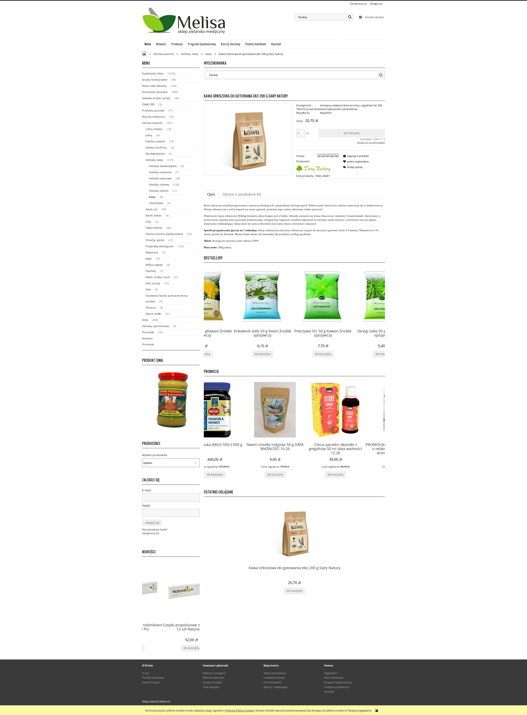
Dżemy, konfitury (156, 147)
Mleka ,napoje (154, 265)
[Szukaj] (350, 17)
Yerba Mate (156, 203)
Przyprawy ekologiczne (160, 246)
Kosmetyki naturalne (155, 92)
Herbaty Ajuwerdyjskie (163, 166)
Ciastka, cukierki (155, 141)
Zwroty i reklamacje (275, 687)
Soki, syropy (153, 283)
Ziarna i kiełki (153, 314)
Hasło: (146, 505)
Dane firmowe (150, 682)
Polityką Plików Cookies (239, 710)
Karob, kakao (154, 215)
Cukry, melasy (154, 129)
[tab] (211, 194)
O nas (145, 673)
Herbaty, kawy (154, 160)
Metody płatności (213, 677)
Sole (148, 289)
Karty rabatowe (333, 677)
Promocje (148, 344)
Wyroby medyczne (153, 116)
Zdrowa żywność (152, 123)
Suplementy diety (153, 73)
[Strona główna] (184, 22)
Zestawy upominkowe (155, 326)
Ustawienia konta (274, 677)
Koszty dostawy (212, 682)
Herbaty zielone (158, 191)
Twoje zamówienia (275, 673)
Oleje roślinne (154, 228)
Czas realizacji (211, 687)
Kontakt (329, 691)
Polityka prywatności (337, 687)
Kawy (152, 197)
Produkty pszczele (153, 110)
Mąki (149, 258)
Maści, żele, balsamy (154, 86)
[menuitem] (148, 43)
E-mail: (147, 490)
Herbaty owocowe (160, 178)
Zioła (145, 320)
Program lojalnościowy (338, 682)
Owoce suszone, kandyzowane (164, 234)
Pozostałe (148, 332)
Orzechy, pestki (155, 240)
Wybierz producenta (154, 455)
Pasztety (151, 271)
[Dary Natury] (313, 168)
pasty (149, 135)
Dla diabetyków (155, 154)
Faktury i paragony (214, 673)
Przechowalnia (272, 682)
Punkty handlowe (153, 677)
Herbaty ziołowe (159, 184)
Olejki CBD (148, 104)
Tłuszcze (151, 307)
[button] (355, 156)
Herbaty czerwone (160, 172)
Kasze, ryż (151, 209)
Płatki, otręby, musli (158, 277)
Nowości (147, 338)
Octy (148, 221)
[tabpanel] (294, 226)
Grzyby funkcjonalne (154, 79)
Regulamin (330, 673)
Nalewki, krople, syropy (156, 98)
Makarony (152, 252)
